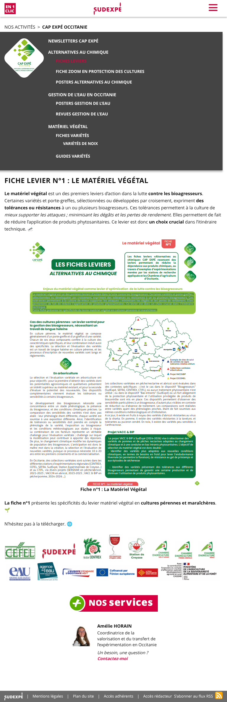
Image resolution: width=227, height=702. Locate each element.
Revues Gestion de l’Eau (82, 114)
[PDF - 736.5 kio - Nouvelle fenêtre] (114, 362)
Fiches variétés (72, 135)
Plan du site (83, 696)
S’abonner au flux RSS (193, 696)
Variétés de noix (80, 143)
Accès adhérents (118, 696)
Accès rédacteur (157, 696)
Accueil (13, 696)
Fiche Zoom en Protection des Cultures (100, 71)
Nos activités (19, 27)
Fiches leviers (71, 61)
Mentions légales (48, 696)
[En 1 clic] (10, 8)
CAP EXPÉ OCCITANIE (64, 27)
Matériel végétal (68, 127)
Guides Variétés (73, 156)
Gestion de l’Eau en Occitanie (82, 95)
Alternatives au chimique (78, 52)
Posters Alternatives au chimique (94, 82)
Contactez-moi (112, 659)
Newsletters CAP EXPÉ (73, 41)
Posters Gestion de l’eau (83, 103)
